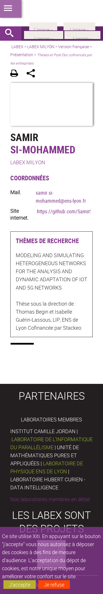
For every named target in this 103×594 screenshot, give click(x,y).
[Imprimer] (16, 74)
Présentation (21, 54)
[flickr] (43, 25)
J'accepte (19, 584)
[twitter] (79, 25)
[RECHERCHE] (11, 33)
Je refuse (54, 584)
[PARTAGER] (33, 74)
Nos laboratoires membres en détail (50, 499)
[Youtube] (82, 34)
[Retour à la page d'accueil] (51, 13)
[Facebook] (43, 34)
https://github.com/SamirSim (67, 211)
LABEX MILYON (40, 46)
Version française (73, 46)
